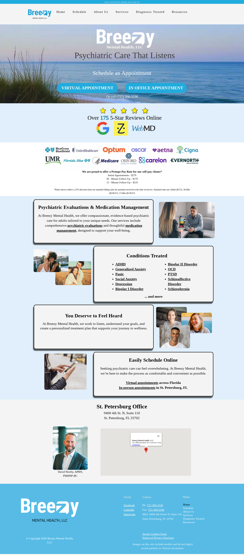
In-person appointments (137, 387)
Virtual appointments (142, 383)
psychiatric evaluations (85, 225)
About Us (188, 511)
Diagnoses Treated (191, 518)
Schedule (188, 508)
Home (186, 504)
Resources (189, 522)
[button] (79, 12)
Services (188, 515)
